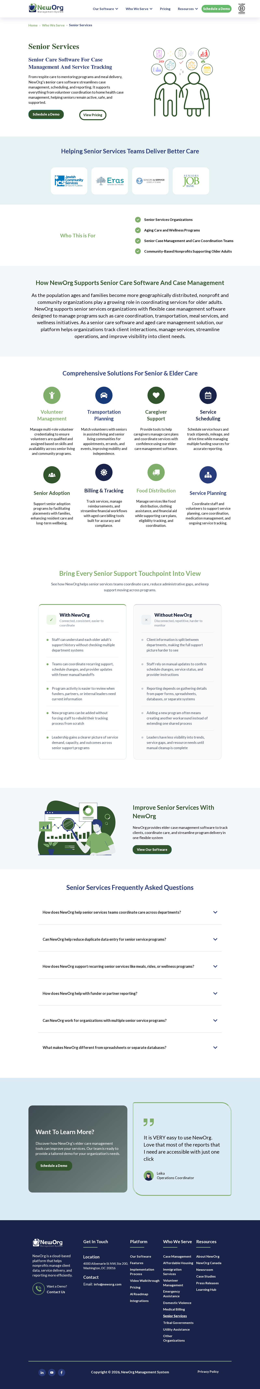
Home (33, 25)
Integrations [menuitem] (139, 1301)
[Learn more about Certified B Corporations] (241, 8)
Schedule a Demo (216, 9)
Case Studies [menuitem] (206, 1276)
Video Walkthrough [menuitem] (144, 1280)
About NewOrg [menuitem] (207, 1256)
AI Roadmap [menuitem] (139, 1294)
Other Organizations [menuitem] (174, 1338)
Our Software (103, 9)
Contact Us (56, 1292)
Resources (186, 9)
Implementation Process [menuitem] (142, 1271)
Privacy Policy (208, 1371)
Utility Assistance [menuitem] (176, 1329)
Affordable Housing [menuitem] (178, 1263)
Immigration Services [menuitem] (172, 1271)
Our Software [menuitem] (140, 1256)
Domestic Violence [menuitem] (177, 1303)
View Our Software (152, 849)
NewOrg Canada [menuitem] (208, 1263)
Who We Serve (137, 9)
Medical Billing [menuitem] (174, 1309)
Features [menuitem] (136, 1263)
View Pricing (92, 115)
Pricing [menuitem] (135, 1287)
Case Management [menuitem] (177, 1256)
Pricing (165, 9)
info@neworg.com (107, 1284)
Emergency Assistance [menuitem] (171, 1293)
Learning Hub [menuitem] (206, 1289)
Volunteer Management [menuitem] (173, 1282)
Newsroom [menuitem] (204, 1269)
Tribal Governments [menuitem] (178, 1323)
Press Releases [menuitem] (207, 1283)
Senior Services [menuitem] (175, 1316)
